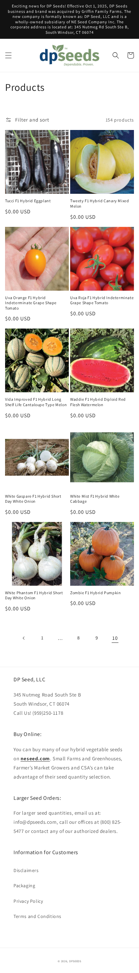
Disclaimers (26, 870)
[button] (8, 55)
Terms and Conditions (37, 916)
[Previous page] (24, 638)
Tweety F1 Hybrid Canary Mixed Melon (99, 203)
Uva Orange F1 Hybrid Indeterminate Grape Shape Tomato (31, 303)
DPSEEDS (75, 961)
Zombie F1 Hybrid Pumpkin (95, 592)
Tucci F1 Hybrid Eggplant (28, 200)
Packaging (24, 886)
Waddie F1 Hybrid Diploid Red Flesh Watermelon (98, 402)
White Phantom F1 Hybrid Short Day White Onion (34, 595)
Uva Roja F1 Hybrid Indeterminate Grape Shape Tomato (102, 300)
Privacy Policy (28, 901)
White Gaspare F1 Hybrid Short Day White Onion (33, 499)
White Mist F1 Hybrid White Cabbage (95, 499)
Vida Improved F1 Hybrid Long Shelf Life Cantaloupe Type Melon (36, 402)
